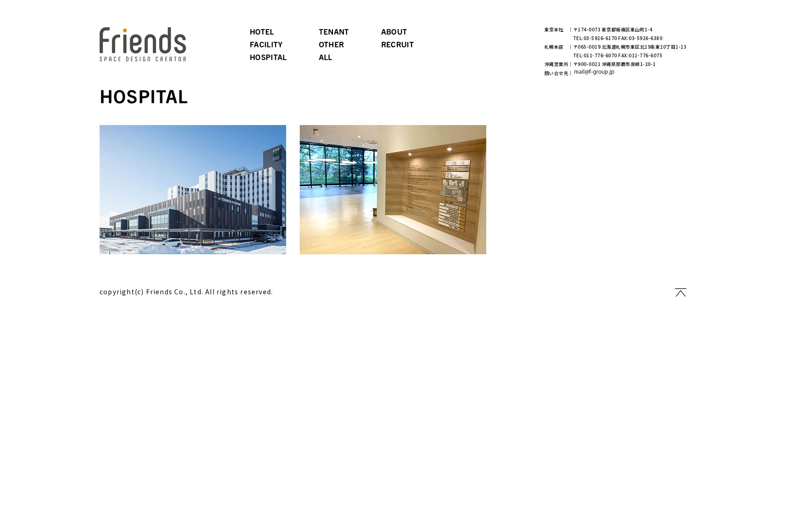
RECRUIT (397, 44)
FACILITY (266, 44)
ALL (326, 56)
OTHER (331, 44)
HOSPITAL (268, 56)
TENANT (334, 31)
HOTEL (262, 31)
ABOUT (394, 31)
